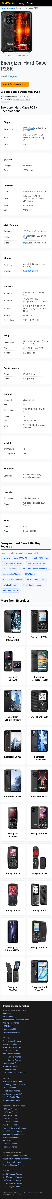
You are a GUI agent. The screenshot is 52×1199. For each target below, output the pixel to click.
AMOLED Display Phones (13, 1081)
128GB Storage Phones (12, 1183)
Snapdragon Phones (11, 1125)
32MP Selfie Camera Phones (14, 1072)
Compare (5, 102)
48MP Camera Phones (12, 1057)
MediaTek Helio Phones (12, 580)
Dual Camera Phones (11, 1054)
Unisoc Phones (9, 1140)
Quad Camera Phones (12, 1044)
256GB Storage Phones (12, 563)
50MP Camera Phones (12, 1047)
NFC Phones (30, 574)
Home (3, 8)
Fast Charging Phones (11, 574)
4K (24, 243)
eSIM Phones (8, 1026)
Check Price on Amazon (14, 84)
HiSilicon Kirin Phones (11, 1137)
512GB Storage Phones (12, 1177)
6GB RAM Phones (10, 1118)
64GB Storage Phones (12, 1180)
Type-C (30, 420)
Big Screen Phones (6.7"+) (13, 1094)
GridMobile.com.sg (13, 3)
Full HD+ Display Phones (31, 585)
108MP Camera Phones (12, 1050)
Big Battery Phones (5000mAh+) (16, 558)
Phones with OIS (9, 1063)
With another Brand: (9, 97)
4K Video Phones (10, 585)
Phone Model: (7, 99)
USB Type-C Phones (11, 590)
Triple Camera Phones (36, 563)
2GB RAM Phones (10, 1144)
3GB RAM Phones (10, 1147)
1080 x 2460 (28, 128)
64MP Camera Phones (36, 580)
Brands (30, 3)
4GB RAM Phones (10, 1115)
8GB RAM (33, 271)
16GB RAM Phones (10, 1122)
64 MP (25, 236)
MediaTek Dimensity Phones (14, 1128)
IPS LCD (26, 144)
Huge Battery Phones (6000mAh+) (35, 569)
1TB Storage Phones (11, 1186)
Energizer (11, 8)
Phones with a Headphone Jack (16, 1020)
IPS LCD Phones (9, 569)
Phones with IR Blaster (12, 1029)
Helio (34, 191)
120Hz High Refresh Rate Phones (16, 1084)
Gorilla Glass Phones (11, 1100)
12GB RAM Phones (10, 1112)
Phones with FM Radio (12, 1032)
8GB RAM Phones (41, 558)
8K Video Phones (10, 1069)
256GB (26, 271)
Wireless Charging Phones (13, 1165)
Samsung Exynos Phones (13, 1134)
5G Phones (7, 1013)
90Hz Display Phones (11, 1091)
